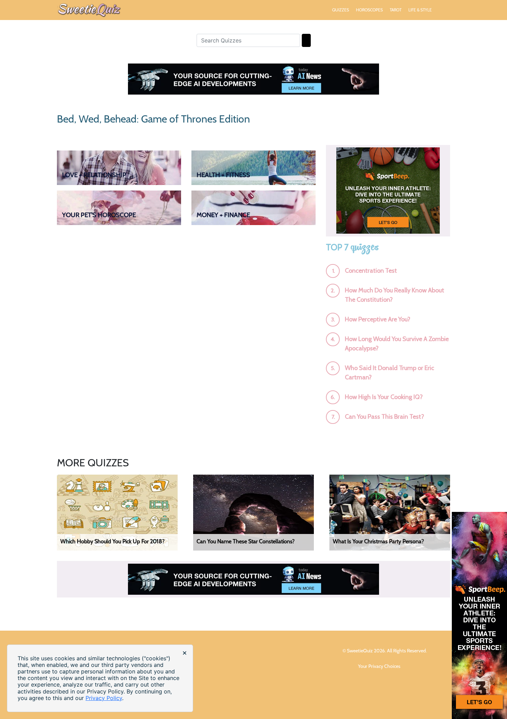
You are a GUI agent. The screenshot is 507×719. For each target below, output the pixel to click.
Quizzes (340, 9)
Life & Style (420, 9)
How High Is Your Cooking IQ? (384, 397)
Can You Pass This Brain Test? (384, 416)
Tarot (395, 9)
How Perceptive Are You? (377, 319)
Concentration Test (371, 270)
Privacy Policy (104, 697)
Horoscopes (369, 9)
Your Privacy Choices (379, 666)
